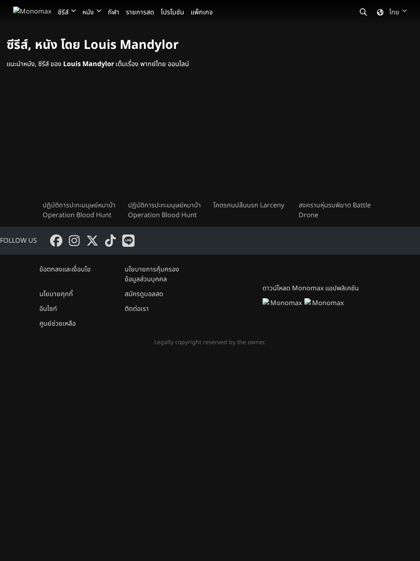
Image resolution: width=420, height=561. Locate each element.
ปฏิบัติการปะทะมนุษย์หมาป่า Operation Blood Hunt (79, 210)
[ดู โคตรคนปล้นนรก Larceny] (252, 141)
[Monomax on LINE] (128, 240)
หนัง (88, 12)
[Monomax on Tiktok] (110, 240)
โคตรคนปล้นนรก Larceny (248, 205)
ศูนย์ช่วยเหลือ (57, 324)
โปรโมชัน (172, 12)
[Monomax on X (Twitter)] (92, 240)
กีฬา (113, 12)
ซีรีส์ (63, 12)
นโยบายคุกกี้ (56, 294)
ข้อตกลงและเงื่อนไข (65, 269)
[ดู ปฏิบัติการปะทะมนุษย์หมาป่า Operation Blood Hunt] (82, 141)
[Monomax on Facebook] (56, 240)
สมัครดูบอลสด (144, 294)
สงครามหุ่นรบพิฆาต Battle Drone (335, 210)
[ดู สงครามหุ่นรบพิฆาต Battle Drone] (338, 141)
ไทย (394, 12)
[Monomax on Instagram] (74, 240)
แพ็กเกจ (202, 12)
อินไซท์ (48, 309)
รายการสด (140, 12)
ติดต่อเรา (137, 309)
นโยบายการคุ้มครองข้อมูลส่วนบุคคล (152, 274)
